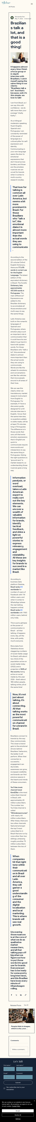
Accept (18, 1111)
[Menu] (32, 3)
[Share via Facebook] (11, 995)
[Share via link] (25, 995)
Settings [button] (18, 1119)
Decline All (18, 1115)
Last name (20, 1065)
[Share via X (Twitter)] (16, 995)
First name (7, 1065)
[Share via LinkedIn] (21, 995)
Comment (19, 1073)
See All (26, 1005)
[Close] (33, 1102)
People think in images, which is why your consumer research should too (20, 1027)
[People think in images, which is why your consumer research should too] (21, 1016)
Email (6, 1073)
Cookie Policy (16, 1106)
